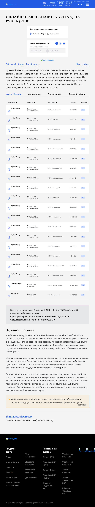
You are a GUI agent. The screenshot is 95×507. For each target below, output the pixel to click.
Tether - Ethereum (66, 471)
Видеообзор (82, 64)
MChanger (14, 293)
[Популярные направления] (60, 43)
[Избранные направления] (64, 43)
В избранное (32, 64)
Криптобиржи (12, 462)
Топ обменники (30, 455)
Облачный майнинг (30, 471)
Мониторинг (11, 477)
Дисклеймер (31, 477)
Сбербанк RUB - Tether (49, 476)
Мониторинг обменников (19, 416)
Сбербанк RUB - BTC (49, 463)
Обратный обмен (15, 64)
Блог (9, 472)
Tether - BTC (48, 457)
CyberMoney (15, 108)
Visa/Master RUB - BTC (67, 455)
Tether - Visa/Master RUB (67, 480)
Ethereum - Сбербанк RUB (67, 491)
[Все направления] (56, 43)
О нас (8, 457)
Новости (10, 467)
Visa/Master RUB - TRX (67, 463)
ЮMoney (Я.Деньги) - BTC (48, 486)
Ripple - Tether (49, 470)
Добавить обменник (29, 463)
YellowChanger (16, 283)
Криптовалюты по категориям (13, 483)
